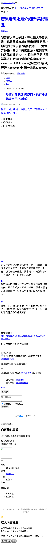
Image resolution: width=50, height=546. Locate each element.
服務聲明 (26, 512)
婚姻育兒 (21, 74)
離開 (14, 541)
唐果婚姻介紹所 (8, 359)
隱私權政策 (43, 509)
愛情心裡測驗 (22, 383)
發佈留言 (5, 407)
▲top (3, 387)
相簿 (8, 78)
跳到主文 (5, 31)
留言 (30, 373)
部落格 (9, 81)
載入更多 (5, 392)
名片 (8, 84)
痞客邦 (24, 373)
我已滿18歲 (6, 541)
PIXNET (11, 509)
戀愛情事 (20, 380)
